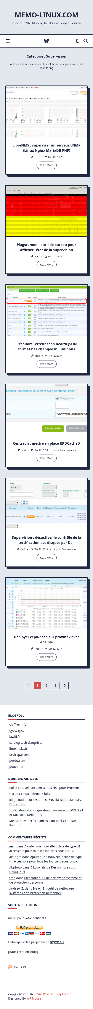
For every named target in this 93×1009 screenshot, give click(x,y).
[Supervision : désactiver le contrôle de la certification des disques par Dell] (46, 504)
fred (37, 157)
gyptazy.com (18, 730)
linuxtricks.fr (18, 748)
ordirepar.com (19, 755)
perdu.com (17, 761)
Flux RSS (20, 967)
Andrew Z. (16, 888)
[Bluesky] (46, 41)
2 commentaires (67, 450)
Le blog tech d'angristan (26, 742)
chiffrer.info (17, 724)
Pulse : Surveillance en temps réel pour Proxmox (44, 788)
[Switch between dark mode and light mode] (77, 41)
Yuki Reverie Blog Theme (53, 994)
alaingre (15, 857)
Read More (46, 165)
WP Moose (34, 998)
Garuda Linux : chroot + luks (29, 794)
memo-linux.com (47, 14)
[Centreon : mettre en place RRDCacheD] (46, 410)
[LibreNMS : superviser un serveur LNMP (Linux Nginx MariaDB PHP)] (46, 111)
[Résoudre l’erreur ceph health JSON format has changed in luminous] (46, 310)
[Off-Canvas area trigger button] (8, 41)
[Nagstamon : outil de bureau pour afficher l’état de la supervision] (46, 211)
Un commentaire (67, 549)
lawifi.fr (14, 736)
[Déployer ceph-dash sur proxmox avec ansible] (46, 603)
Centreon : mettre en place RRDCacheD (46, 443)
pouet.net (16, 767)
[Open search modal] (85, 41)
